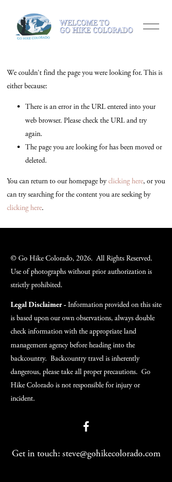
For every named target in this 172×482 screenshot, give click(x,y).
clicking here (125, 181)
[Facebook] (86, 426)
